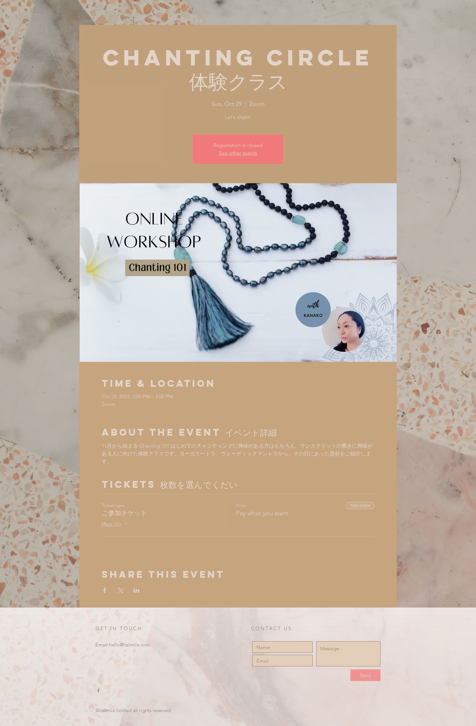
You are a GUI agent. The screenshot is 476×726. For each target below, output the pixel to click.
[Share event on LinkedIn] (136, 590)
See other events (238, 153)
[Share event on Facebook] (105, 590)
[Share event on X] (121, 590)
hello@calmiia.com (129, 645)
